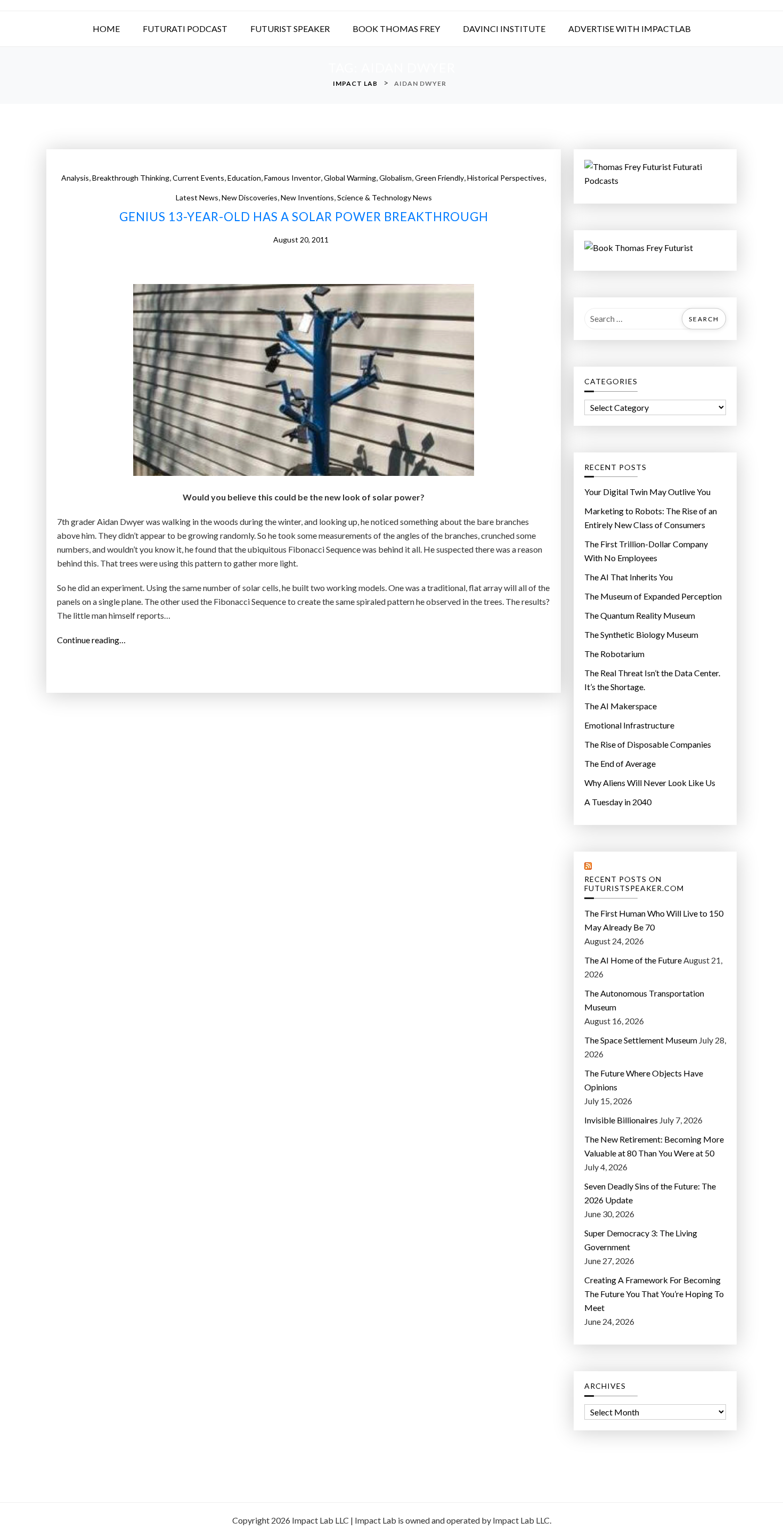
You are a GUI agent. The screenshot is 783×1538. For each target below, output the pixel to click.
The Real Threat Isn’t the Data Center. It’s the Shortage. (652, 680)
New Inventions (307, 197)
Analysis (75, 177)
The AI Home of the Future (633, 960)
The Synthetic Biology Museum (641, 634)
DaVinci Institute (504, 28)
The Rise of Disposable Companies (647, 744)
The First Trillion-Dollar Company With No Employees (646, 551)
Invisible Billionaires (621, 1120)
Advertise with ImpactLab (629, 28)
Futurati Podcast (185, 28)
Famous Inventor (292, 177)
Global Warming (350, 177)
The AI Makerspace (620, 706)
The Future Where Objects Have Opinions (643, 1080)
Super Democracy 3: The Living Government (640, 1240)
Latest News (197, 197)
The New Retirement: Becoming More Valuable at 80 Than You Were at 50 (654, 1146)
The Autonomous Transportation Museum (644, 1000)
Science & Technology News (384, 197)
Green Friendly (439, 177)
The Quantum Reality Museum (639, 615)
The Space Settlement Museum (640, 1040)
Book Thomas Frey (396, 28)
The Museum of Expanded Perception (653, 596)
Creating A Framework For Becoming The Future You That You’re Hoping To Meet (654, 1294)
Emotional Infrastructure (629, 725)
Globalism (395, 177)
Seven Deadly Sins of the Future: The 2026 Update (650, 1193)
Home (106, 28)
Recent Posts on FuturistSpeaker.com (634, 884)
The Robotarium (614, 654)
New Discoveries (250, 197)
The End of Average (620, 763)
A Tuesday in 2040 (617, 802)
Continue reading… (94, 640)
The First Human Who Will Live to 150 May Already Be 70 (653, 920)
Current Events (198, 177)
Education (244, 177)
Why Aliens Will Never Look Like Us (649, 783)
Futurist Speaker (290, 28)
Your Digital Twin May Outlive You (647, 492)
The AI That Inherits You (628, 577)
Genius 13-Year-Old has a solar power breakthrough (303, 217)
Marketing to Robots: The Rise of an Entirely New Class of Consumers (650, 518)
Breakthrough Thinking (130, 177)
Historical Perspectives (505, 177)
